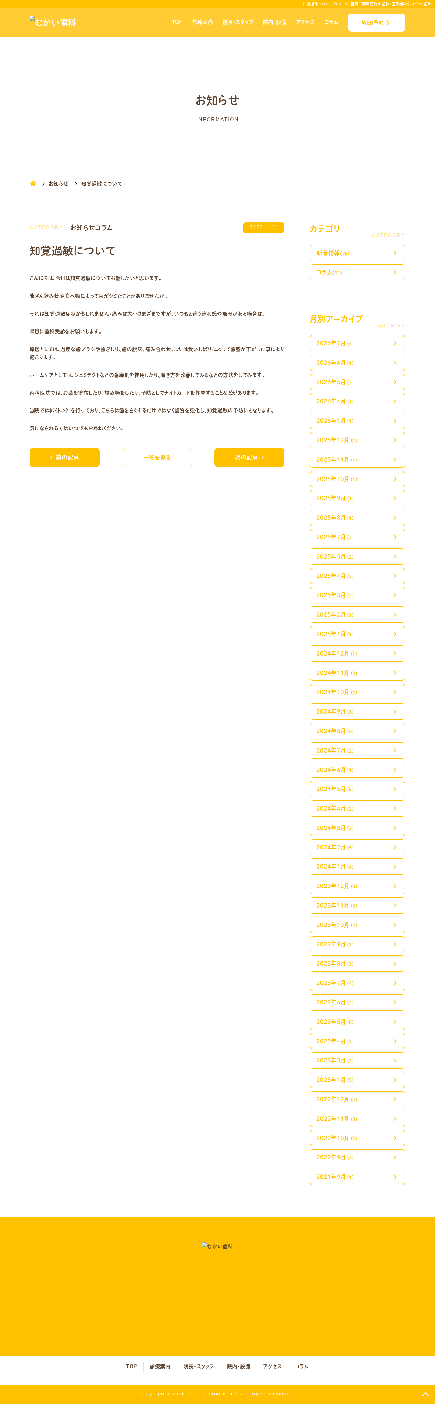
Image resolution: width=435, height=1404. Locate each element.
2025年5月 (335, 556)
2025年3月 (335, 595)
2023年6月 (335, 1002)
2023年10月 (337, 925)
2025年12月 (337, 440)
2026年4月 (335, 401)
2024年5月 (335, 789)
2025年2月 (335, 614)
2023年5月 (335, 1021)
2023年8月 (335, 963)
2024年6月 (335, 770)
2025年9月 (335, 498)
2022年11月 (337, 1118)
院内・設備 (275, 22)
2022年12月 (337, 1099)
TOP (177, 22)
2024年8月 (335, 731)
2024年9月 (335, 711)
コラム (331, 22)
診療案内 (202, 22)
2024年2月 (335, 847)
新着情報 (333, 253)
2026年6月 (335, 362)
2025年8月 (335, 517)
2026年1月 (335, 420)
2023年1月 (335, 1080)
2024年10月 (337, 692)
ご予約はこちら (290, 1321)
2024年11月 (337, 673)
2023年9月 (335, 944)
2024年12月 (337, 653)
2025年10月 (337, 479)
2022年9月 (335, 1157)
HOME (33, 183)
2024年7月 (335, 750)
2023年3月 (335, 1060)
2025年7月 (335, 537)
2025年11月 (337, 459)
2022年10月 (337, 1138)
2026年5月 (335, 382)
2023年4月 (335, 1041)
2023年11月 (337, 905)
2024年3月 (335, 828)
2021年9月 (335, 1176)
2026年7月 (335, 343)
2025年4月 (335, 576)
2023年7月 (335, 983)
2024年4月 (335, 808)
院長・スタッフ (238, 22)
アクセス (305, 22)
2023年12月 (337, 886)
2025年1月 (335, 634)
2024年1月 (335, 866)
